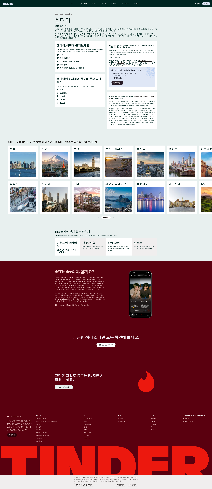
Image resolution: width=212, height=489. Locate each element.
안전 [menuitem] (93, 4)
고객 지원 (86, 435)
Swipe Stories (87, 424)
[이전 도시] (98, 217)
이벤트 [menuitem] (136, 4)
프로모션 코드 (87, 432)
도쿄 (61, 90)
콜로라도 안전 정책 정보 (42, 435)
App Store (186, 418)
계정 (135, 50)
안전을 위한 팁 (138, 96)
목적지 (56, 14)
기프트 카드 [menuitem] (125, 4)
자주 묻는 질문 (88, 418)
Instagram (154, 418)
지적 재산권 (39, 430)
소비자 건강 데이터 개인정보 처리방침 (46, 421)
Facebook (154, 430)
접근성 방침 (39, 441)
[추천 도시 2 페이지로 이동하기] (107, 217)
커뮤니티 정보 (40, 438)
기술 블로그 (121, 421)
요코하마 (63, 93)
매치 (113, 57)
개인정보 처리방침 (41, 418)
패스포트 (121, 63)
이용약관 (38, 424)
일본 (61, 14)
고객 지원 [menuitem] (103, 4)
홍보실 (85, 427)
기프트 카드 (87, 438)
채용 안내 (121, 418)
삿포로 (62, 103)
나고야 (62, 99)
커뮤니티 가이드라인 (41, 432)
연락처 (85, 430)
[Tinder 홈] (8, 4)
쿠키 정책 (38, 427)
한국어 (13, 435)
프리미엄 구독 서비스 (145, 61)
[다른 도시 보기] (114, 217)
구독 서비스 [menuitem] (83, 4)
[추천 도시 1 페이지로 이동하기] (105, 217)
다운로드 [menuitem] (114, 4)
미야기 (67, 14)
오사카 (62, 96)
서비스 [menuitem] (72, 4)
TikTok (153, 421)
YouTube (153, 424)
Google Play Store (188, 421)
